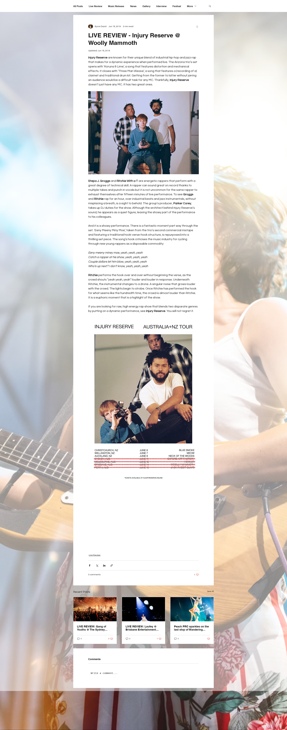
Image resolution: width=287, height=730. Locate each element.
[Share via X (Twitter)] (97, 565)
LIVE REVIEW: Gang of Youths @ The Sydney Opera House (91, 628)
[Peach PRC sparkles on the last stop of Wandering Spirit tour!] (192, 609)
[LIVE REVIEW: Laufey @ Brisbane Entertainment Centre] (143, 609)
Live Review (95, 6)
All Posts (78, 6)
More (190, 6)
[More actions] (197, 26)
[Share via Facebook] (89, 565)
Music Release (116, 6)
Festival (176, 6)
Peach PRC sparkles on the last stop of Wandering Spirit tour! (191, 628)
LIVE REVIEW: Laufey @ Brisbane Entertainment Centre (141, 628)
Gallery (146, 6)
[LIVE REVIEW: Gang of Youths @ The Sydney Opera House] (95, 609)
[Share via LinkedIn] (104, 565)
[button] (210, 6)
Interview (161, 6)
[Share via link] (111, 565)
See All (210, 591)
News (133, 6)
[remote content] (143, 517)
